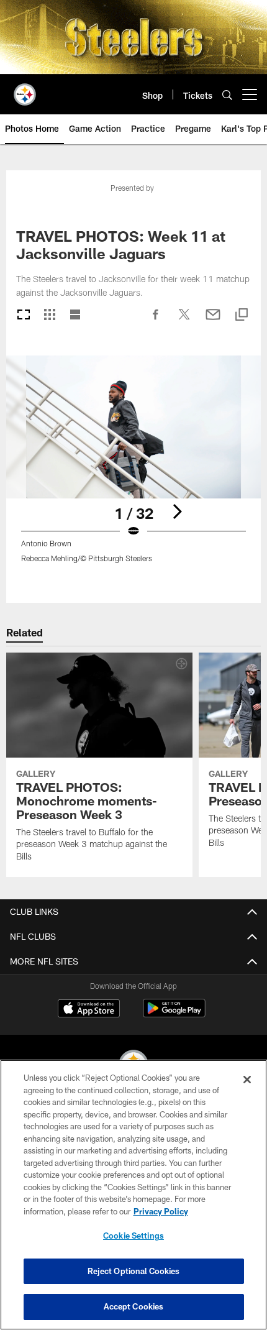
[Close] (247, 1079)
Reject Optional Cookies (134, 1271)
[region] (133, 1195)
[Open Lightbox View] (133, 467)
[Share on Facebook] (156, 320)
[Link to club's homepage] (25, 89)
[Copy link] (241, 315)
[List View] (75, 315)
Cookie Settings (133, 1236)
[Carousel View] (23, 315)
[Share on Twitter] (184, 320)
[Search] (227, 94)
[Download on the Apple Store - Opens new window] (88, 1009)
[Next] (177, 511)
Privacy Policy (161, 1211)
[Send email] (213, 320)
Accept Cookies (134, 1306)
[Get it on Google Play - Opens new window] (174, 1014)
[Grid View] (49, 315)
